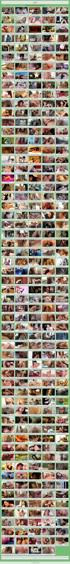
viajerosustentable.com (36, 562)
